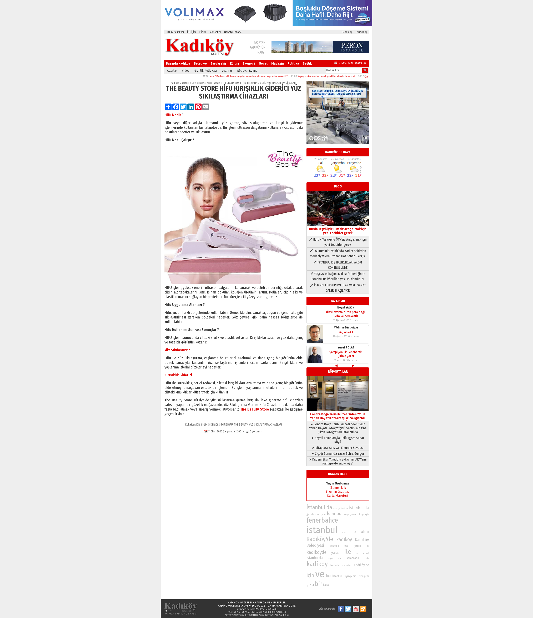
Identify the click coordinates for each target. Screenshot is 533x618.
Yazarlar (172, 70)
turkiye (346, 514)
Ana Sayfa (241, 609)
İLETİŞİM (191, 32)
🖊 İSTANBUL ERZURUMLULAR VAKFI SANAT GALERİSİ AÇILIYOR (338, 287)
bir (318, 584)
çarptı (323, 514)
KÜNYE (202, 32)
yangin (365, 514)
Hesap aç (347, 32)
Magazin (277, 63)
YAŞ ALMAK (346, 314)
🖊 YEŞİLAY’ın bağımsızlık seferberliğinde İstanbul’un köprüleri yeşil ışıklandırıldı (337, 276)
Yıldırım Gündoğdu (346, 310)
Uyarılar (227, 70)
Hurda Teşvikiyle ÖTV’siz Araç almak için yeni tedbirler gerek (337, 231)
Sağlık (307, 63)
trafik (366, 558)
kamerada (353, 558)
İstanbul (335, 513)
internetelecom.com (254, 615)
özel (344, 532)
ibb (353, 531)
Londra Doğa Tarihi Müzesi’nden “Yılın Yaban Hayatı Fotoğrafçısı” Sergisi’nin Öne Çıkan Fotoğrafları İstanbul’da (338, 418)
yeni (357, 545)
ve (320, 574)
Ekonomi (249, 63)
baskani (365, 553)
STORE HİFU (226, 424)
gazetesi (311, 514)
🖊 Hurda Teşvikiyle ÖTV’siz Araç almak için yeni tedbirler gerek (338, 242)
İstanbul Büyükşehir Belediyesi (350, 576)
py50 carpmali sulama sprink (241, 612)
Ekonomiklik (338, 488)
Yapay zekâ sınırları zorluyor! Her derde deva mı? (306, 76)
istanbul (321, 530)
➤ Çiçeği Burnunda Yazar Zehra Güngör (337, 454)
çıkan (353, 514)
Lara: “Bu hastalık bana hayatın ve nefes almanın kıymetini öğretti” (228, 76)
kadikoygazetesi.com (233, 605)
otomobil (334, 546)
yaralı (335, 552)
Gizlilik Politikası (175, 32)
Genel (263, 63)
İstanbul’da (359, 507)
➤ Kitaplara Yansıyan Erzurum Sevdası (338, 448)
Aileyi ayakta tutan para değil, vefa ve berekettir (345, 356)
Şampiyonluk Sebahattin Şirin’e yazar (345, 336)
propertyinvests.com (234, 615)
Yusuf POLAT (346, 330)
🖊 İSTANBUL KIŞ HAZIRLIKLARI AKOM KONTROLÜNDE (338, 265)
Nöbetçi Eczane (233, 32)
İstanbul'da (319, 507)
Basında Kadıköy (178, 63)
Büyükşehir (218, 63)
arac (340, 558)
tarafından (346, 565)
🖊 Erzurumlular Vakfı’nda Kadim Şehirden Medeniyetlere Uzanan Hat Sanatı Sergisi (338, 253)
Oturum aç (361, 32)
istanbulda (314, 558)
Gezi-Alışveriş (198, 82)
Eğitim (234, 63)
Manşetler (215, 32)
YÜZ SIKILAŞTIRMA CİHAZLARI (265, 424)
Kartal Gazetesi (337, 496)
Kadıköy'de (319, 539)
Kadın (210, 82)
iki (368, 546)
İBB (328, 576)
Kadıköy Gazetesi (180, 82)
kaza (326, 585)
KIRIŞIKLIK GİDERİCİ (207, 424)
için (310, 575)
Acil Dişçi (284, 615)
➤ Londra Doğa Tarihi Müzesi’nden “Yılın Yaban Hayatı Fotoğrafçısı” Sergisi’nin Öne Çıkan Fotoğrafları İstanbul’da (337, 428)
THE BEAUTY (241, 424)
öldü (365, 531)
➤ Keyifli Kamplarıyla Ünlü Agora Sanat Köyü (337, 440)
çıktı (310, 584)
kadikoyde (316, 552)
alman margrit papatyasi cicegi (271, 612)
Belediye (200, 63)
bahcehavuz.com (272, 615)
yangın (330, 558)
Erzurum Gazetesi (338, 492)
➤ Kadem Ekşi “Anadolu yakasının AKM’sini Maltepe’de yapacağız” (338, 461)
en (357, 553)
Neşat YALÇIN (345, 350)
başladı (334, 565)
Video (185, 70)
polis (359, 514)
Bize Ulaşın (271, 609)
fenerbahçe (322, 520)
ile (347, 552)
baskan (344, 508)
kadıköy (344, 539)
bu (318, 514)
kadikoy (317, 564)
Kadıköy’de (361, 565)
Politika (293, 63)
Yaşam (217, 82)
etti (346, 546)
